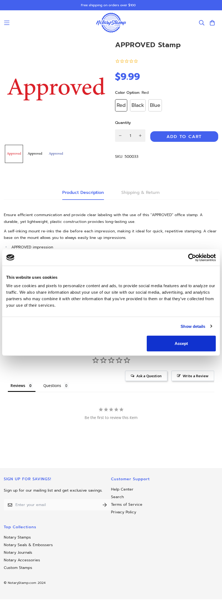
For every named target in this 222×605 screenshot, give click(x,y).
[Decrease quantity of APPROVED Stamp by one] (120, 135)
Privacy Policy (123, 512)
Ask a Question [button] (149, 375)
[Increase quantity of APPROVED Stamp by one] (140, 135)
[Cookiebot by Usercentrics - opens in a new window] (192, 257)
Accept (181, 343)
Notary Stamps (17, 537)
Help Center (122, 489)
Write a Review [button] (195, 375)
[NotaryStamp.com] (111, 22)
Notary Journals (18, 552)
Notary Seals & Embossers (28, 545)
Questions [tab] (52, 385)
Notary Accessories (22, 560)
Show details (193, 326)
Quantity (123, 123)
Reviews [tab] (18, 385)
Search (117, 497)
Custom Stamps (18, 568)
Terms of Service (126, 504)
